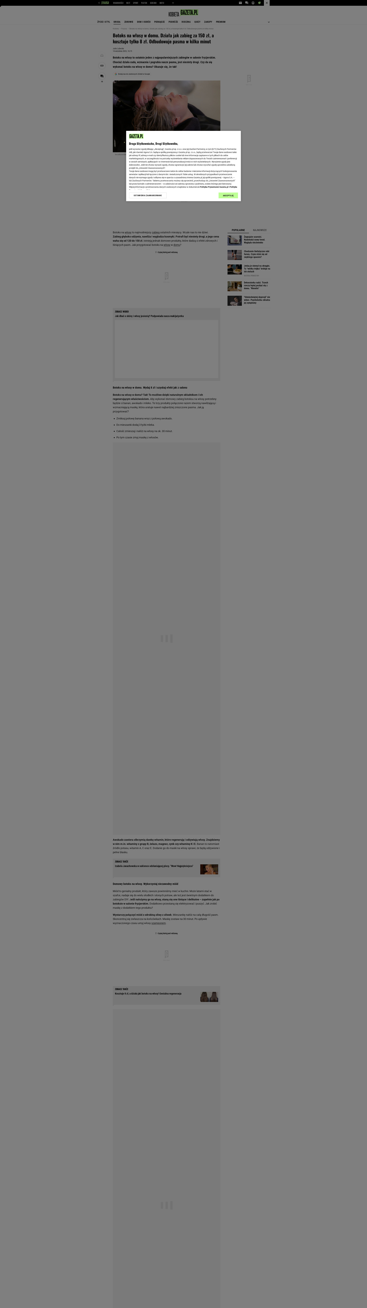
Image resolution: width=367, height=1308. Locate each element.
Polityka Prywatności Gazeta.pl (214, 187)
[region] (183, 166)
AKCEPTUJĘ (228, 195)
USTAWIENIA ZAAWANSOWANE (148, 195)
